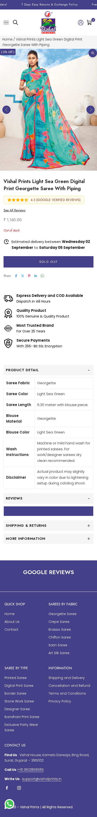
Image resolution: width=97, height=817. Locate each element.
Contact (11, 629)
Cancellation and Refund (69, 685)
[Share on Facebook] (16, 276)
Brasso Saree (59, 629)
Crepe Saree (58, 621)
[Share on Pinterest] (29, 276)
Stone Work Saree (19, 701)
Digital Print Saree (18, 685)
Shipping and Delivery (66, 677)
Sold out (48, 261)
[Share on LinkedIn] (36, 276)
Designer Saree (17, 709)
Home (7, 39)
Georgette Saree (62, 614)
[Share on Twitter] (22, 276)
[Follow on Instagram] (19, 788)
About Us (12, 621)
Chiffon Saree (59, 637)
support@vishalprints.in (41, 779)
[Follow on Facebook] (6, 788)
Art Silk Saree (58, 653)
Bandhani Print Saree (21, 716)
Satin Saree (57, 645)
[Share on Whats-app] (42, 275)
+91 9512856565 (31, 769)
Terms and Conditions (67, 693)
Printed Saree (15, 677)
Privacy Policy (59, 701)
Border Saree (15, 693)
